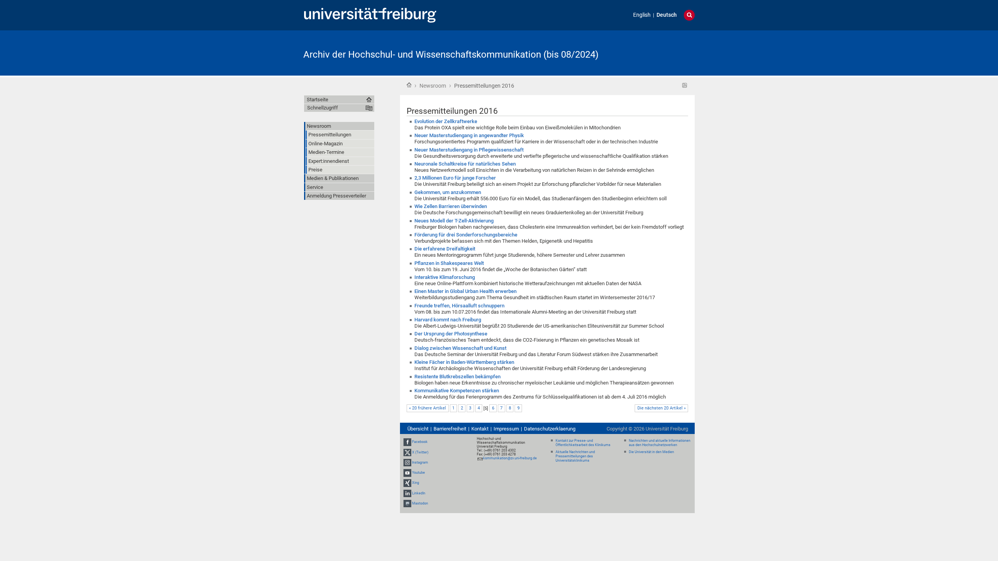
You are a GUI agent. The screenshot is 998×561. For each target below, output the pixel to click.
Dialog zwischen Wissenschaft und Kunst (460, 348)
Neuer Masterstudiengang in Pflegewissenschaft (469, 150)
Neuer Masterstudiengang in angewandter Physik (469, 135)
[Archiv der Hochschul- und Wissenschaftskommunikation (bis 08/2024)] (656, 52)
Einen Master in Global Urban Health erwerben (465, 291)
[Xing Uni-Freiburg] (407, 483)
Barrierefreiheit (450, 429)
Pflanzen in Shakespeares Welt (449, 263)
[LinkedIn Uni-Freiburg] (407, 493)
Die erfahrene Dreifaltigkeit (444, 249)
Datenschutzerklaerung (549, 429)
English (642, 15)
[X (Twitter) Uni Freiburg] (407, 452)
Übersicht (417, 429)
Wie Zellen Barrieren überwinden (450, 206)
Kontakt (479, 429)
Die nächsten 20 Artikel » (661, 408)
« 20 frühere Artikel (427, 408)
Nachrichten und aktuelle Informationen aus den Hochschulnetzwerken (659, 443)
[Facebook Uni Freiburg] (407, 442)
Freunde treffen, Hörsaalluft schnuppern (459, 306)
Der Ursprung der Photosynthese (450, 334)
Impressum (506, 429)
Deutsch (666, 15)
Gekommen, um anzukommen (447, 192)
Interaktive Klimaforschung (444, 277)
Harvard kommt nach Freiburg (447, 320)
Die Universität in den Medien (651, 452)
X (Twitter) (420, 452)
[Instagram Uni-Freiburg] (407, 462)
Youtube (418, 473)
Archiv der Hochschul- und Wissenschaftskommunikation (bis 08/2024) (450, 54)
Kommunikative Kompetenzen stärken (456, 390)
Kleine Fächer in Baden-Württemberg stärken (464, 362)
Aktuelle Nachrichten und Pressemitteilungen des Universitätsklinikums (575, 456)
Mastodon (420, 503)
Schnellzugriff (322, 108)
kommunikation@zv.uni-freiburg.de (510, 458)
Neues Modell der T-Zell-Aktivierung (454, 221)
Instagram (420, 462)
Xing (415, 483)
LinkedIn (418, 493)
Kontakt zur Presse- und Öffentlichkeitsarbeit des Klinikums (583, 443)
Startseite (409, 85)
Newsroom (432, 86)
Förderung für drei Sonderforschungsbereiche (465, 235)
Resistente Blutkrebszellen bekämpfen (457, 376)
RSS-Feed (684, 85)
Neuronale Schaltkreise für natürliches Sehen (465, 164)
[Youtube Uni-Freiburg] (407, 473)
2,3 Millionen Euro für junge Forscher (455, 178)
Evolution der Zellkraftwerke (445, 121)
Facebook (420, 442)
